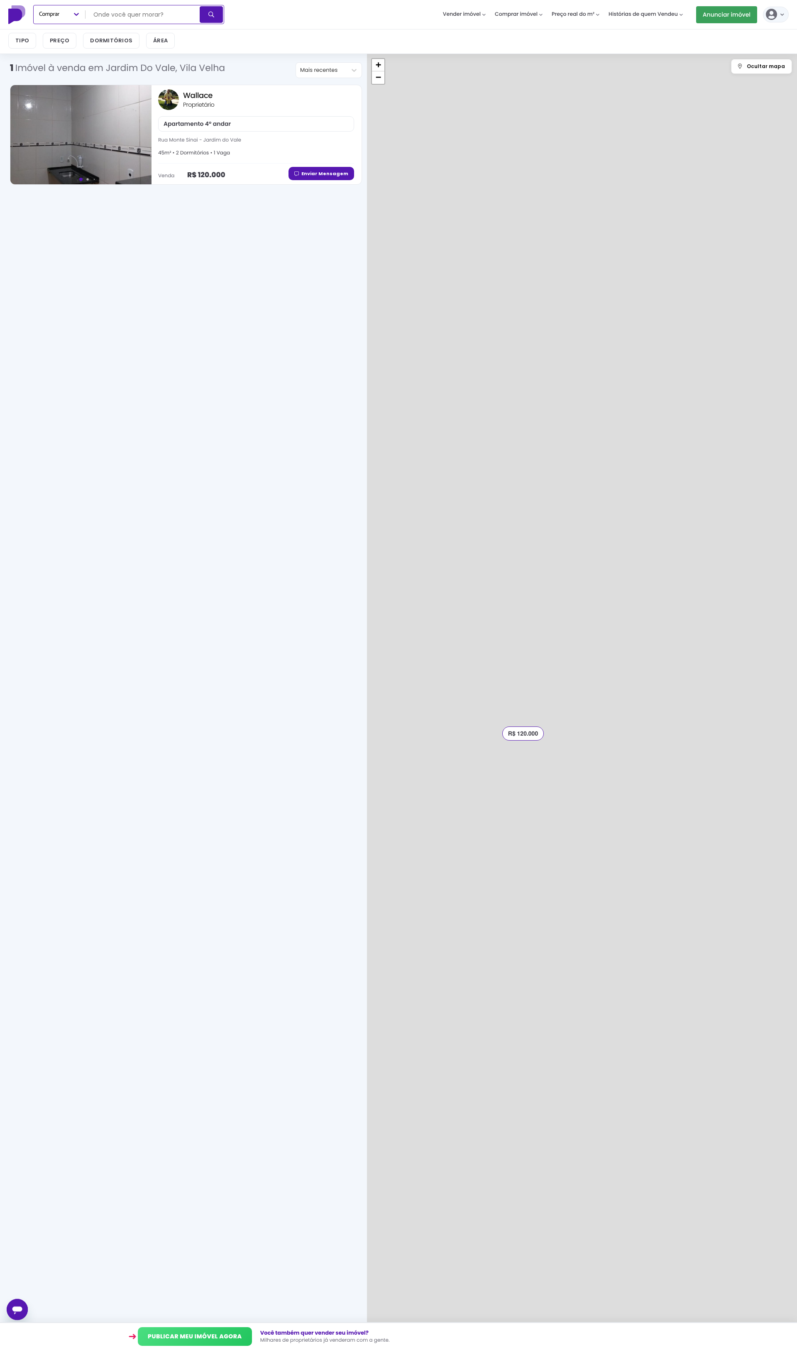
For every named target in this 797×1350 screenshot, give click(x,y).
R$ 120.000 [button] (523, 733)
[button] (378, 65)
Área (160, 40)
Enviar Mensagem (324, 173)
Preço (59, 40)
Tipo (22, 40)
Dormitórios (111, 40)
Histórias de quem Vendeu (643, 14)
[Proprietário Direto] (17, 14)
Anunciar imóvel (727, 14)
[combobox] (143, 14)
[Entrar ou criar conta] (776, 14)
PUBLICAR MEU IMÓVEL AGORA (195, 1336)
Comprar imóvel (516, 14)
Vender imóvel (462, 14)
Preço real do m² (573, 14)
